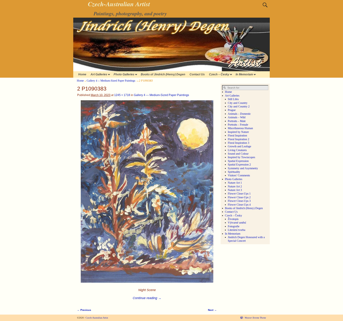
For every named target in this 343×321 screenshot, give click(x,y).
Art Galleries (99, 74)
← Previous (84, 310)
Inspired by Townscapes (241, 157)
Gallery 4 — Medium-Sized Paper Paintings (161, 95)
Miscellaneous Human (240, 128)
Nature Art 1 (235, 182)
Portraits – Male (237, 121)
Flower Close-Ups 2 (239, 197)
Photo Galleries (124, 74)
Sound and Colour (238, 153)
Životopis (233, 219)
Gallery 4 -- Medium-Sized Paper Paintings (111, 80)
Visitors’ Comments (239, 175)
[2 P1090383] (147, 193)
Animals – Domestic (239, 113)
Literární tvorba (236, 229)
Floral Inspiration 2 (238, 139)
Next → (212, 310)
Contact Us (197, 74)
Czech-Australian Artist (97, 317)
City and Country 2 (239, 106)
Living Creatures (237, 150)
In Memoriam (244, 74)
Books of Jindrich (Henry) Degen (163, 74)
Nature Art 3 (235, 189)
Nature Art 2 (235, 186)
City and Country (237, 102)
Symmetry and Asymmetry (243, 168)
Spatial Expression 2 (239, 164)
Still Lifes (233, 99)
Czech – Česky (219, 74)
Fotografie (233, 226)
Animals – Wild (236, 117)
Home (82, 74)
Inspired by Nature (238, 131)
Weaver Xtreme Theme (255, 317)
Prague (232, 110)
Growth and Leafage (239, 146)
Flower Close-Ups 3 (239, 200)
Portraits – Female (238, 124)
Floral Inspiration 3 (238, 142)
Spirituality (234, 171)
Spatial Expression (238, 160)
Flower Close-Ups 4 (239, 204)
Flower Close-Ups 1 (239, 193)
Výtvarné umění (237, 222)
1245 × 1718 (122, 95)
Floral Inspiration (237, 135)
